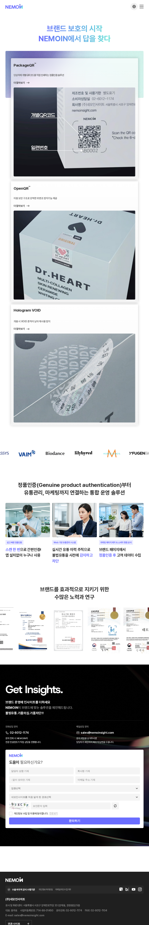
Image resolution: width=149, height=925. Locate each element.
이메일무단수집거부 (63, 889)
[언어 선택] (134, 6)
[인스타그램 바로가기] (140, 890)
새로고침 (115, 805)
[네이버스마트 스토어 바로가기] (121, 890)
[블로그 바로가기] (127, 890)
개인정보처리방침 (46, 889)
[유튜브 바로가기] (133, 890)
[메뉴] (142, 6)
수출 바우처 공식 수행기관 (23, 889)
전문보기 (53, 813)
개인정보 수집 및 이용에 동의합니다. (31, 813)
